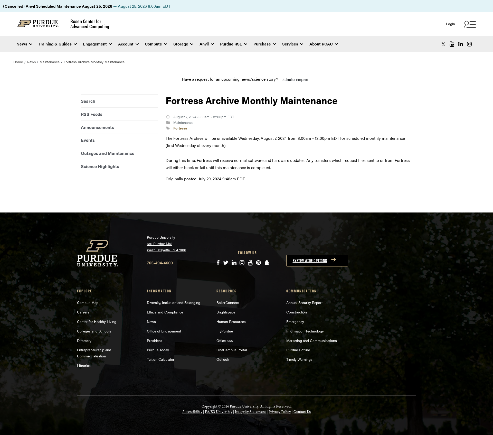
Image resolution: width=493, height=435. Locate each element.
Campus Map (87, 302)
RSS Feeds (91, 114)
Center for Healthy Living (96, 321)
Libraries (84, 365)
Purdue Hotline (298, 349)
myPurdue (224, 331)
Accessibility (192, 411)
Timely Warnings (299, 359)
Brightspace (225, 311)
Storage (180, 44)
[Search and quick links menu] (469, 24)
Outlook (222, 359)
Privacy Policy (280, 411)
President (154, 340)
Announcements (97, 127)
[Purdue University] (40, 25)
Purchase (262, 44)
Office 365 (224, 340)
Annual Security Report (304, 302)
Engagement (95, 44)
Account (126, 44)
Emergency (295, 321)
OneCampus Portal (231, 349)
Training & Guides (55, 44)
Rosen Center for (89, 23)
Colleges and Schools (94, 331)
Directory (84, 340)
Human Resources (231, 321)
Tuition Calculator (160, 359)
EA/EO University (218, 411)
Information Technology (305, 331)
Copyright (209, 406)
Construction (296, 311)
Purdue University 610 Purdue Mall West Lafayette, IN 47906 (166, 243)
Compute (153, 44)
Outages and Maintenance (107, 153)
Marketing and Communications (311, 340)
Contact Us (302, 411)
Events (88, 140)
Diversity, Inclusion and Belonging (173, 302)
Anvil (204, 44)
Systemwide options (310, 260)
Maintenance (50, 61)
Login (450, 23)
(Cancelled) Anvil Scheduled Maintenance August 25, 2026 (57, 6)
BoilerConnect (227, 302)
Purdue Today (158, 349)
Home (18, 61)
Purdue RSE (231, 44)
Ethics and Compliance (165, 311)
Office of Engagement (164, 331)
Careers (83, 311)
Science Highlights (100, 166)
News (21, 44)
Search (88, 101)
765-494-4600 (160, 263)
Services (290, 44)
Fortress (180, 128)
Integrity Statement (250, 411)
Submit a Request (295, 79)
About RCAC (321, 44)
